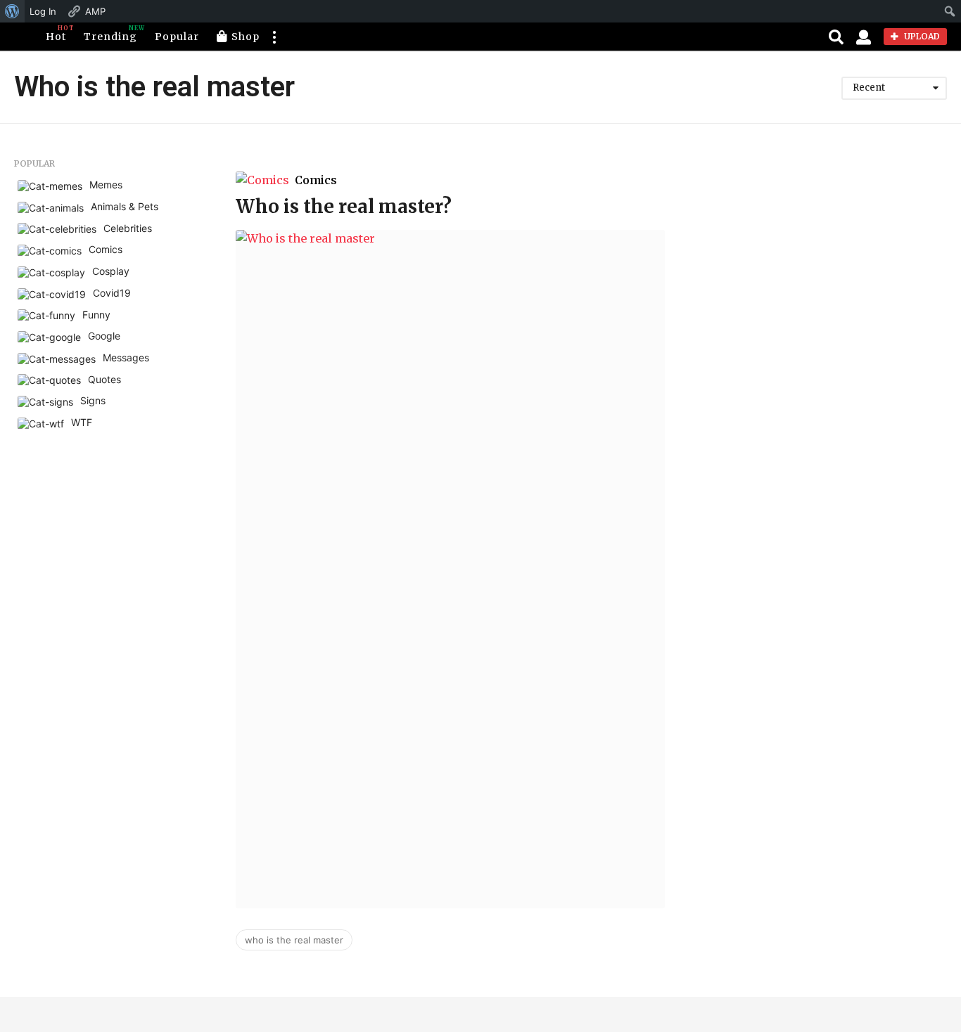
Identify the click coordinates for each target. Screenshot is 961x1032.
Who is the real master (294, 940)
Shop (245, 36)
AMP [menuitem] (95, 11)
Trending (110, 34)
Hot (56, 34)
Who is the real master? (344, 206)
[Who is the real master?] (450, 569)
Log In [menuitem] (43, 11)
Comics (316, 180)
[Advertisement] (824, 257)
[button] (274, 36)
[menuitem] (12, 11)
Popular (177, 36)
